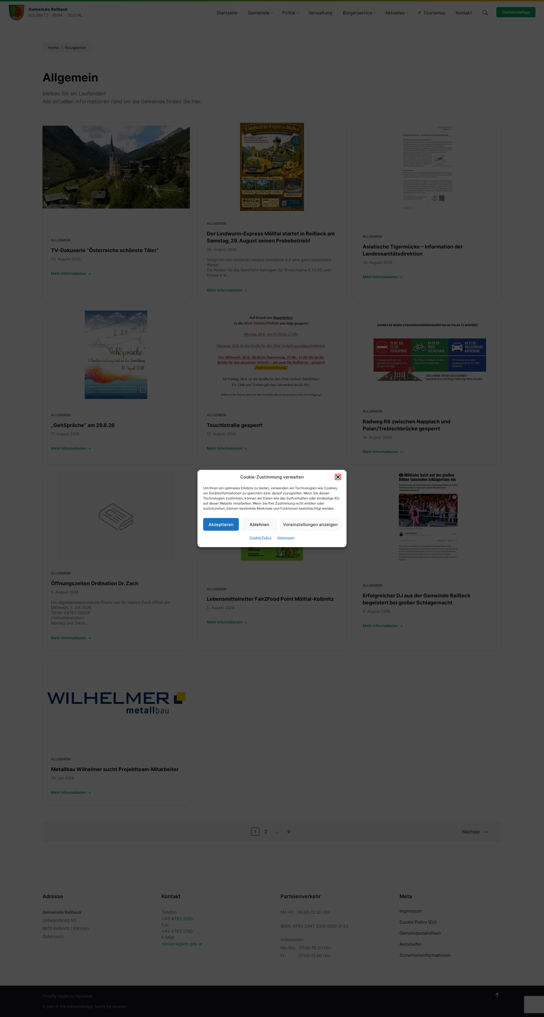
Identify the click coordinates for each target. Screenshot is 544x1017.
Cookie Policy (261, 537)
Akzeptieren (221, 524)
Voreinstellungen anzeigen (310, 524)
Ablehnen (259, 524)
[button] (338, 477)
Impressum (285, 537)
